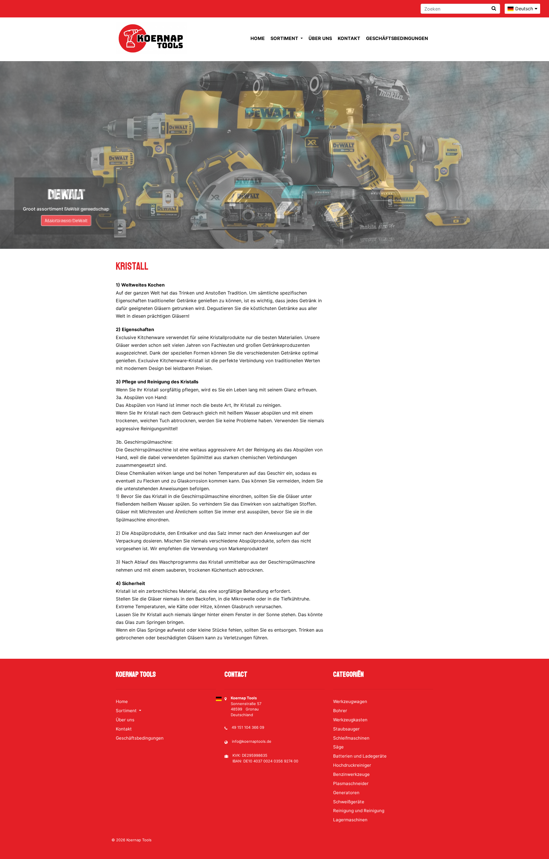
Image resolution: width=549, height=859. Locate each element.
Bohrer (340, 710)
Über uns (320, 38)
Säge (338, 747)
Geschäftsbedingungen (397, 38)
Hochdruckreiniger (352, 765)
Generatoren (346, 792)
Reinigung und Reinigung (358, 810)
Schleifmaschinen (351, 738)
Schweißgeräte (348, 801)
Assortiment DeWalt (66, 220)
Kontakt (349, 38)
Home (257, 38)
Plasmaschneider (351, 783)
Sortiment (284, 38)
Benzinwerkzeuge (351, 774)
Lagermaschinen (350, 819)
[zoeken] (494, 8)
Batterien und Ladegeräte (360, 756)
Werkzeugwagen (350, 701)
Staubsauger (346, 729)
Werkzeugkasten (350, 719)
